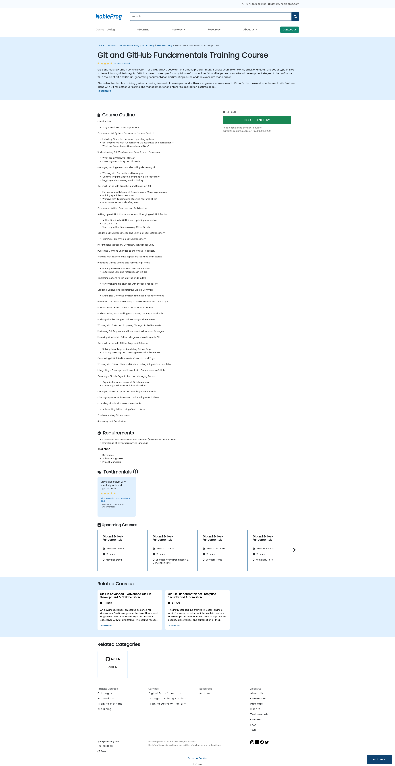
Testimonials (259, 714)
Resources (214, 29)
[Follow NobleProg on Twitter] (267, 742)
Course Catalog (105, 29)
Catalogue (105, 693)
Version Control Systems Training (123, 45)
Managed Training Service (167, 698)
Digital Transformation (164, 693)
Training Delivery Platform (167, 704)
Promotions (106, 698)
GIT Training (148, 45)
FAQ (253, 725)
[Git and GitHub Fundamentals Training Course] (111, 16)
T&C (253, 730)
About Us (249, 29)
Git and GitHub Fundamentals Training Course (197, 45)
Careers (256, 719)
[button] (294, 550)
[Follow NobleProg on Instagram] (252, 742)
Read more (104, 91)
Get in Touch (379, 759)
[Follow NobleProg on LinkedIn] (257, 742)
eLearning (143, 29)
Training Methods (110, 704)
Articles (205, 693)
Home (101, 45)
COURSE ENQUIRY (257, 120)
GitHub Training (164, 45)
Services (177, 29)
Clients (255, 709)
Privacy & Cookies (197, 758)
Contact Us (289, 29)
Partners (256, 704)
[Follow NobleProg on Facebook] (262, 742)
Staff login (197, 764)
